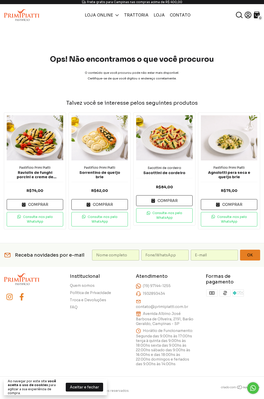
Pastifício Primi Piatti (35, 167)
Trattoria (136, 15)
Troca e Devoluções (88, 300)
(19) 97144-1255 (157, 285)
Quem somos (82, 285)
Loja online (99, 15)
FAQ (74, 307)
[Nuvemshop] (240, 388)
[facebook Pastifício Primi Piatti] (21, 297)
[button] (35, 219)
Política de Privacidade (90, 292)
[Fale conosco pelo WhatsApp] (253, 388)
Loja (159, 15)
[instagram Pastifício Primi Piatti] (9, 297)
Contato (180, 15)
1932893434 (154, 293)
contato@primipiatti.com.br (162, 306)
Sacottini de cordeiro (164, 168)
